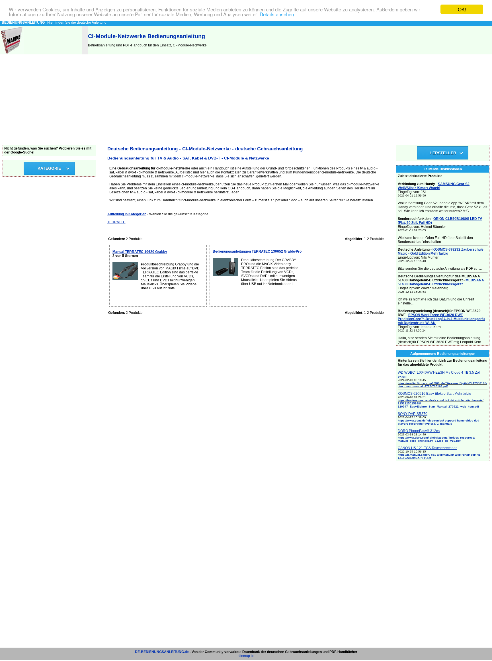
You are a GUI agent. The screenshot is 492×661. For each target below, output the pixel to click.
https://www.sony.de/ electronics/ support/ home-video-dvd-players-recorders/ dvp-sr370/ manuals (439, 422)
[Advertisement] (246, 96)
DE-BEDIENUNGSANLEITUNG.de (162, 652)
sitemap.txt (246, 656)
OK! (462, 9)
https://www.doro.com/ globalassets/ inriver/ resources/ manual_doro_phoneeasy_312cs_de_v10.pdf (436, 439)
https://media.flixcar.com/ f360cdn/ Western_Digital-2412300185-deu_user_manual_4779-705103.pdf (442, 385)
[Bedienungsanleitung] (12, 53)
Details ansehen (277, 14)
